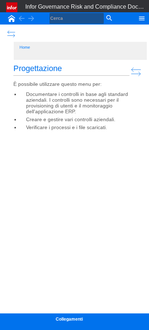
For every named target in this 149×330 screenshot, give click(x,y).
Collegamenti (69, 319)
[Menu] (141, 17)
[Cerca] (108, 18)
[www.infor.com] (12, 7)
